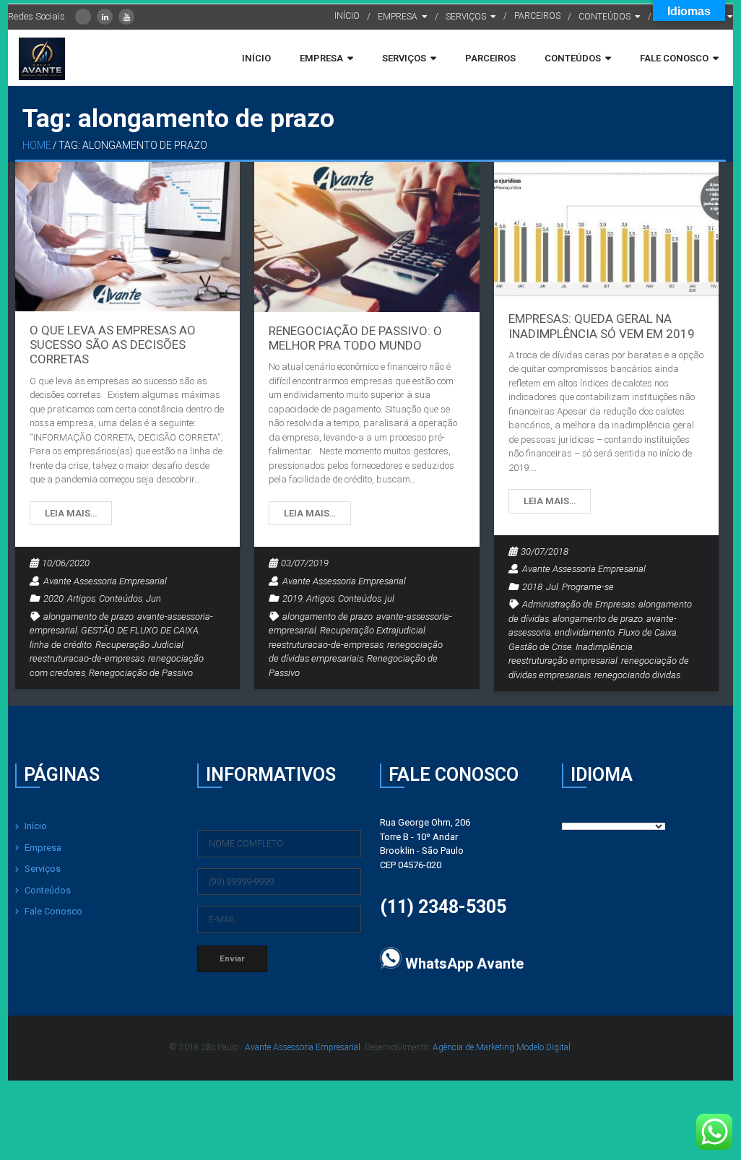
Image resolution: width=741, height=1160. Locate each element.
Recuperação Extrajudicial (372, 630)
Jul (552, 586)
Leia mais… (71, 513)
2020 (53, 598)
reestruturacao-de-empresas (87, 658)
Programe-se (588, 586)
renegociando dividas (637, 675)
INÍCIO (347, 16)
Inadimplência (604, 646)
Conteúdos (120, 598)
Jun (153, 598)
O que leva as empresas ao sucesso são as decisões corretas (113, 345)
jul (389, 598)
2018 (532, 586)
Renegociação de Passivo (141, 672)
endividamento (585, 632)
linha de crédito (61, 644)
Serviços (43, 868)
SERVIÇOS (466, 17)
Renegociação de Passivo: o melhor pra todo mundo (355, 338)
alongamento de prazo (88, 616)
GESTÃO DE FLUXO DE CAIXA (140, 630)
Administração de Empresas (578, 604)
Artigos (81, 598)
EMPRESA (397, 17)
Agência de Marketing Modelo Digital (502, 1047)
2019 (292, 598)
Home (36, 145)
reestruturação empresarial (563, 660)
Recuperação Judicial (139, 644)
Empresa (43, 847)
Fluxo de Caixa (647, 632)
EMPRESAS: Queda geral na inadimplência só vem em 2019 (601, 325)
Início (36, 826)
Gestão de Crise (540, 646)
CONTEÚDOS (604, 17)
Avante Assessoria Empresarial (105, 581)
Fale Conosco (53, 911)
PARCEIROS (537, 16)
